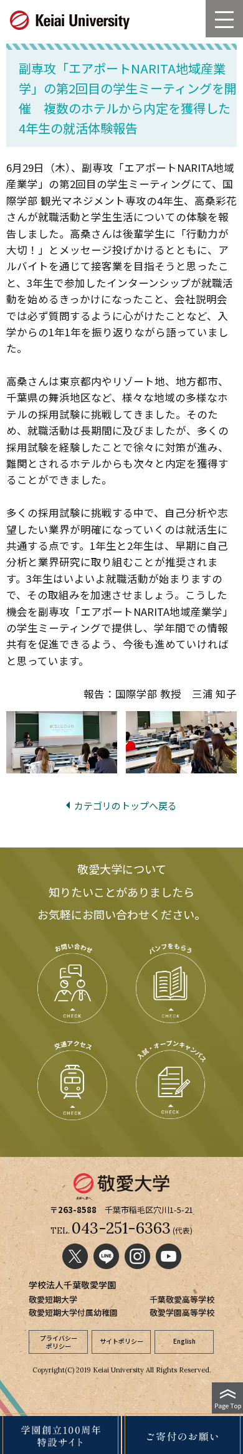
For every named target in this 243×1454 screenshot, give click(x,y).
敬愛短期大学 (53, 1299)
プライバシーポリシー (58, 1342)
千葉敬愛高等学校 (182, 1299)
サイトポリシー (121, 1341)
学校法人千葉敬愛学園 (72, 1284)
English (184, 1341)
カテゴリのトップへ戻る (125, 805)
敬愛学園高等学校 (182, 1312)
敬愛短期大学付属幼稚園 (73, 1312)
